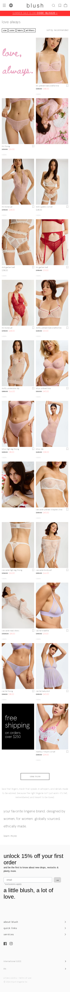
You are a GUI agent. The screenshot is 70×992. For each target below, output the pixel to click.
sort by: (57, 30)
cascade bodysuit (44, 570)
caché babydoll (43, 691)
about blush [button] (11, 921)
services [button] (9, 934)
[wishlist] (60, 5)
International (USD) (12, 961)
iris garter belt (42, 267)
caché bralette (42, 631)
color (12, 30)
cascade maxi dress (10, 631)
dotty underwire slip (10, 388)
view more (35, 776)
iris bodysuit (7, 207)
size (5, 30)
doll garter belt (8, 267)
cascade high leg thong (12, 570)
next (66, 60)
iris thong (6, 146)
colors (38, 94)
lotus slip (40, 449)
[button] (4, 5)
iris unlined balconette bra (47, 86)
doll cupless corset (44, 207)
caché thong (7, 691)
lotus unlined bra (43, 388)
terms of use (25, 978)
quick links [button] (10, 928)
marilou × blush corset (45, 752)
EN (5, 969)
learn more (10, 836)
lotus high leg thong (10, 449)
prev (38, 60)
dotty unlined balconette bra (48, 328)
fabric (20, 30)
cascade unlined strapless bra (49, 510)
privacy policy (10, 978)
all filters (30, 30)
